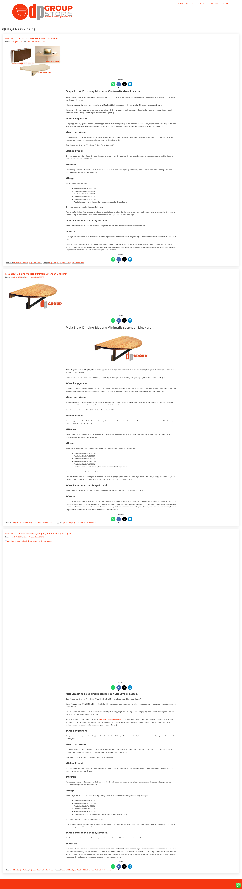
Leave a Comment (78, 263)
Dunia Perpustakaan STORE (36, 42)
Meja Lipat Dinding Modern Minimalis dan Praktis (31, 38)
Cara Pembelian (212, 3)
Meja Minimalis (96, 870)
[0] (118, 84)
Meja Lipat (52, 263)
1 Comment (106, 870)
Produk (224, 3)
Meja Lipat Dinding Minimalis (110, 719)
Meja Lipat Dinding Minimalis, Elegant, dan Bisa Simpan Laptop (38, 533)
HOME (180, 3)
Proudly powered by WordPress (114, 884)
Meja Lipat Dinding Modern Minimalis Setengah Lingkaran (36, 273)
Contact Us (200, 3)
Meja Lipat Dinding (35, 263)
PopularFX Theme (133, 884)
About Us (189, 3)
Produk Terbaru (49, 522)
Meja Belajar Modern (20, 263)
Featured (64, 870)
